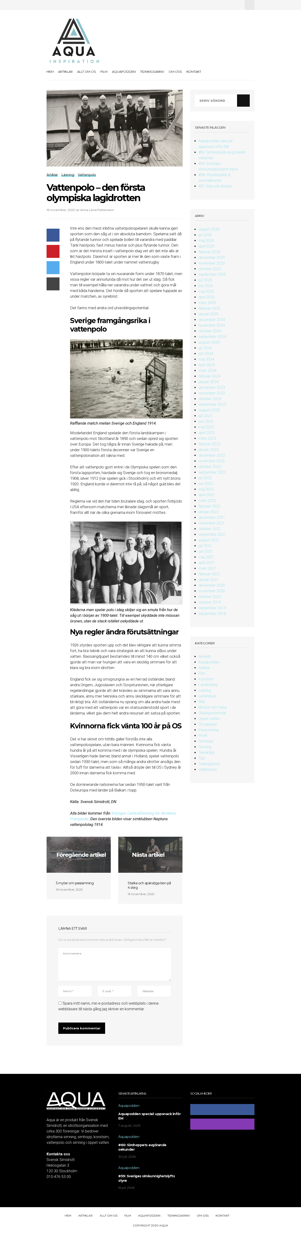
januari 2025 (208, 314)
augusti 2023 (209, 410)
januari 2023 (208, 449)
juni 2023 (205, 421)
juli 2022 (205, 478)
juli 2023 (205, 416)
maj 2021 (206, 557)
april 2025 (206, 297)
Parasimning (208, 730)
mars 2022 (207, 500)
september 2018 (212, 613)
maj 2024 (206, 359)
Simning (204, 747)
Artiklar (65, 71)
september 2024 (212, 336)
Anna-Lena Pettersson (97, 210)
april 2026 (206, 246)
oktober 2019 (209, 602)
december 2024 (211, 319)
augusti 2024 (209, 342)
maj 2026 (206, 240)
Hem (50, 71)
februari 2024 (209, 376)
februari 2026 (209, 252)
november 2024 (211, 325)
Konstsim (206, 679)
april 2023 (206, 432)
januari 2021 (208, 579)
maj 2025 (206, 291)
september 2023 (212, 404)
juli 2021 (205, 546)
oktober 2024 (209, 331)
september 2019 (212, 608)
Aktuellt (204, 656)
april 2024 (206, 365)
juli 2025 (205, 280)
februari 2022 (209, 506)
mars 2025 (207, 302)
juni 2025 (205, 286)
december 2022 (211, 455)
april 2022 (206, 495)
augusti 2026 (209, 229)
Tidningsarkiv (152, 71)
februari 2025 (209, 308)
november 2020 (211, 591)
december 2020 (211, 585)
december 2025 (211, 257)
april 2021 (206, 562)
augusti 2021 (209, 540)
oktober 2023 (209, 399)
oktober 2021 (209, 529)
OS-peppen (207, 724)
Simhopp (205, 741)
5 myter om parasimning (75, 883)
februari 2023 (209, 444)
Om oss (175, 71)
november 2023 (211, 393)
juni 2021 (205, 551)
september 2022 (212, 472)
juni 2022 (205, 483)
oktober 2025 (209, 269)
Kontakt (193, 71)
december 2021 (211, 517)
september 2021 (212, 534)
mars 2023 (207, 438)
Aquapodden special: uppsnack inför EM (149, 1116)
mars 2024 (207, 370)
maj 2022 (206, 489)
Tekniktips (206, 752)
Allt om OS (86, 71)
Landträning (208, 684)
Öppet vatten (209, 718)
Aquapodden (124, 71)
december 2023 (211, 387)
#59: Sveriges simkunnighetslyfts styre (146, 1178)
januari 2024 (208, 382)
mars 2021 (207, 568)
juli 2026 (205, 235)
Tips (201, 758)
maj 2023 (206, 427)
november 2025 (211, 263)
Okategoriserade (212, 713)
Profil (202, 735)
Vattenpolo (207, 769)
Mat (201, 701)
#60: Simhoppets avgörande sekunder (142, 1147)
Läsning (204, 690)
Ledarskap (207, 696)
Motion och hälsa (212, 707)
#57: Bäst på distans (215, 186)
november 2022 (211, 461)
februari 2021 (209, 574)
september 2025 (212, 274)
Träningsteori (209, 764)
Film (103, 71)
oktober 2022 (209, 466)
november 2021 (211, 523)
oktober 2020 (209, 596)
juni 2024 (205, 353)
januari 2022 (208, 512)
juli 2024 (205, 348)
